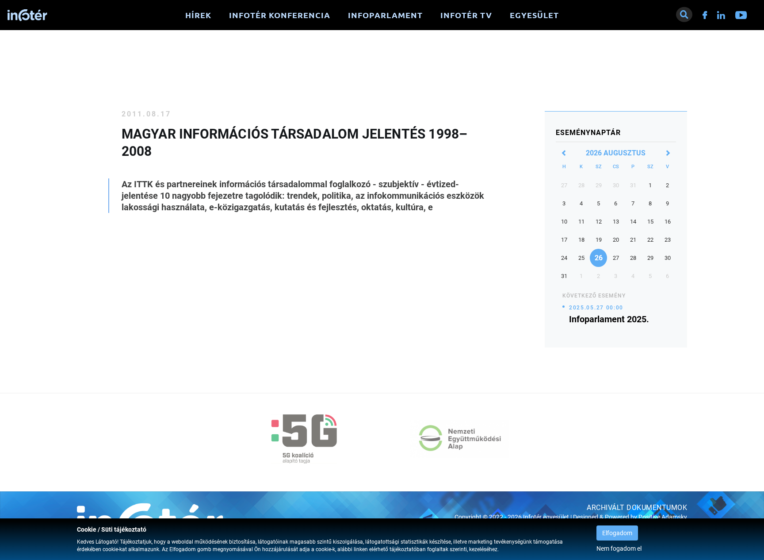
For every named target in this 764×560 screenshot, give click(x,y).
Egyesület (534, 15)
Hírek (198, 15)
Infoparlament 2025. (609, 319)
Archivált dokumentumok (637, 507)
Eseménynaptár (588, 132)
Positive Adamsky (662, 517)
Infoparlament (385, 15)
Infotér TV (466, 15)
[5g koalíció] (304, 438)
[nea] (459, 438)
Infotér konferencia (279, 15)
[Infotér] (27, 15)
